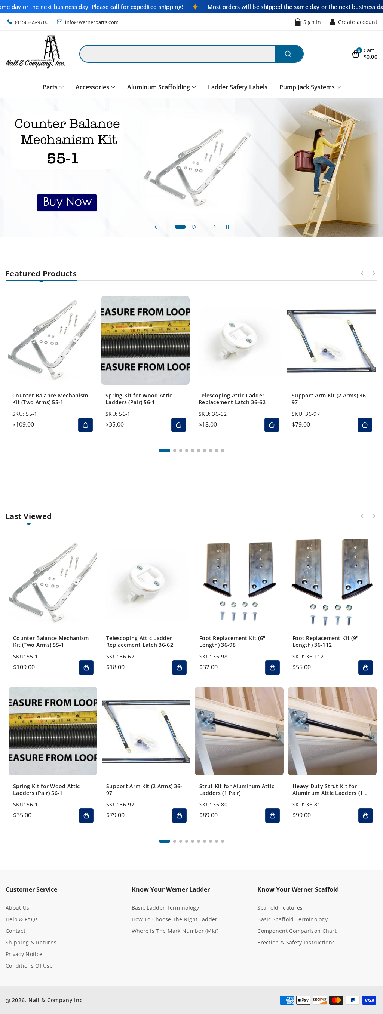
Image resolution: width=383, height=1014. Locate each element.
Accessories (92, 87)
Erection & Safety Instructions (296, 942)
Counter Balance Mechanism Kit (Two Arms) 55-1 (50, 399)
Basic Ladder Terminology (165, 907)
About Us (17, 907)
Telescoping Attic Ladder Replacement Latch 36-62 (232, 399)
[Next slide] (214, 227)
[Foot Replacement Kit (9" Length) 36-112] (332, 583)
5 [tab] (192, 450)
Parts (50, 87)
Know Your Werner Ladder (171, 889)
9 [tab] (216, 450)
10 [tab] (222, 450)
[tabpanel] (52, 366)
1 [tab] (164, 450)
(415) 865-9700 (31, 22)
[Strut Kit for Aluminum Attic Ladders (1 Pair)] (239, 731)
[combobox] (191, 54)
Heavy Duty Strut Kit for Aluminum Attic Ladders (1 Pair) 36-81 (327, 789)
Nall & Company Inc (55, 1000)
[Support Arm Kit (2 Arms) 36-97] (331, 340)
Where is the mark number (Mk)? (175, 930)
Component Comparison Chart (297, 930)
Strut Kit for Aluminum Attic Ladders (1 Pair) (236, 789)
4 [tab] (186, 450)
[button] (365, 53)
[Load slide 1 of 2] (180, 227)
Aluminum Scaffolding (158, 87)
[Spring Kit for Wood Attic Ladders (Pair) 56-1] (145, 340)
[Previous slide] (155, 227)
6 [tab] (198, 450)
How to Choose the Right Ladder (175, 919)
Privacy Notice (24, 954)
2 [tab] (174, 450)
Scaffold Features (280, 907)
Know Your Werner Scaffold (298, 889)
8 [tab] (210, 450)
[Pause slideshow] (227, 227)
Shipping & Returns (31, 942)
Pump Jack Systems (307, 87)
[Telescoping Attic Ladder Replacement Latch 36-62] (238, 340)
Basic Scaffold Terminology (292, 919)
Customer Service (31, 889)
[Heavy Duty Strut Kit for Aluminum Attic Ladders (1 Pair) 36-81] (332, 731)
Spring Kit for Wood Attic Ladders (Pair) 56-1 (138, 399)
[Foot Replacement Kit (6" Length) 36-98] (239, 583)
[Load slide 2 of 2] (194, 227)
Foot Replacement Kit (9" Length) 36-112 (325, 641)
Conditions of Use (29, 965)
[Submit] (289, 54)
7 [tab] (204, 450)
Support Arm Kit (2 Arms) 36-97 (330, 399)
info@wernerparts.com (92, 22)
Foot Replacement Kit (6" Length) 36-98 (232, 641)
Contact (15, 930)
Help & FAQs (22, 919)
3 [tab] (180, 450)
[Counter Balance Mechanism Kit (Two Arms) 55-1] (52, 340)
